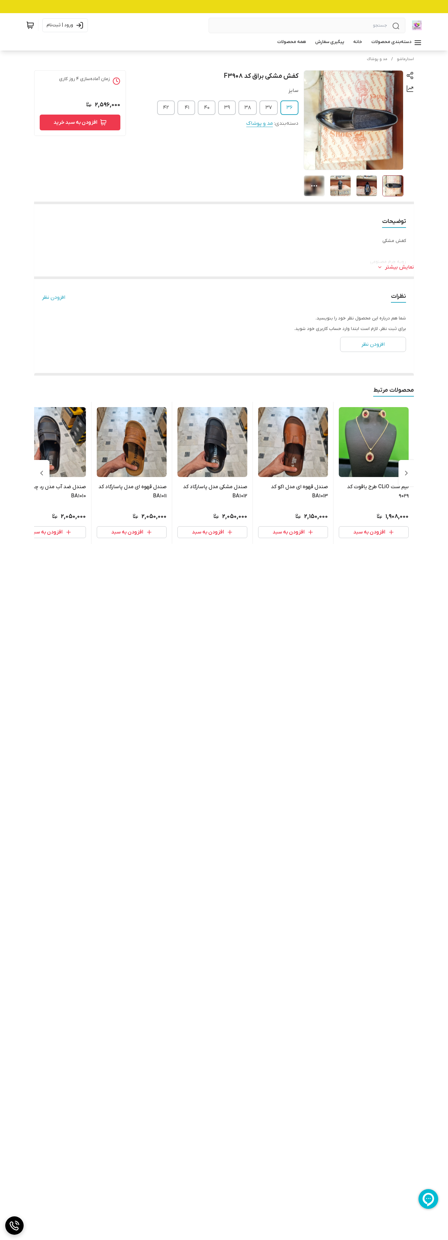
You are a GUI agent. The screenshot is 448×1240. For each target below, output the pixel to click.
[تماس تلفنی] (14, 1225)
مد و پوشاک (377, 59)
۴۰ (207, 107)
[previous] (406, 473)
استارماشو (405, 59)
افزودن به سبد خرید (75, 122)
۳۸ (247, 107)
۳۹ (227, 107)
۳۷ (268, 107)
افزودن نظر (53, 297)
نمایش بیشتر (399, 267)
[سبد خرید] (30, 25)
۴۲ (166, 107)
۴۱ (187, 107)
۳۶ (289, 107)
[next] (42, 473)
